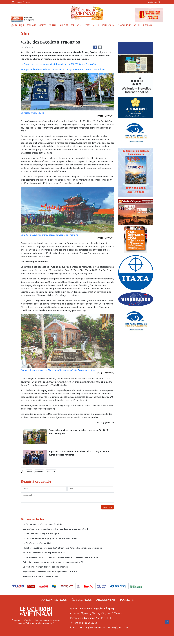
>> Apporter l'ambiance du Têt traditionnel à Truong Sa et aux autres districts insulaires (63, 69)
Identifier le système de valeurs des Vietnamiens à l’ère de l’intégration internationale (62, 548)
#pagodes (39, 471)
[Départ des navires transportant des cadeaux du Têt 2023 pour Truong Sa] (35, 436)
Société (42, 25)
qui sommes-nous (53, 599)
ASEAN (96, 25)
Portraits (76, 25)
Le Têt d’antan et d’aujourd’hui (37, 543)
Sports (86, 25)
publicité (127, 599)
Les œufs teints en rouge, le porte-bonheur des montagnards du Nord (55, 529)
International (108, 25)
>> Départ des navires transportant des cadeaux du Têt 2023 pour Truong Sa (58, 64)
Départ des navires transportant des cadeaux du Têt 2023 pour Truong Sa (78, 432)
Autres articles (32, 519)
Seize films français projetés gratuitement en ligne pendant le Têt (53, 562)
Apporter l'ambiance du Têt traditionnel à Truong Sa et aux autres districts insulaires (79, 453)
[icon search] (159, 2)
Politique (19, 25)
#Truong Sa (51, 471)
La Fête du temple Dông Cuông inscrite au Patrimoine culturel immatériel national (60, 557)
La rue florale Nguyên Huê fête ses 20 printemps (45, 567)
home (12, 25)
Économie (31, 25)
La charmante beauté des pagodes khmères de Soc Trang (50, 538)
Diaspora (147, 25)
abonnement (105, 599)
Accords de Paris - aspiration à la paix (40, 576)
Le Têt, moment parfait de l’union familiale (42, 524)
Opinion (137, 25)
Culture (64, 25)
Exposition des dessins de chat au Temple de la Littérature (50, 571)
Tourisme (53, 25)
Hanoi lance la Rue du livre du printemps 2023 (44, 552)
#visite (29, 471)
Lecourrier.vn (87, 13)
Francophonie (124, 25)
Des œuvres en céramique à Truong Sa (41, 534)
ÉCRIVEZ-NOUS (81, 599)
